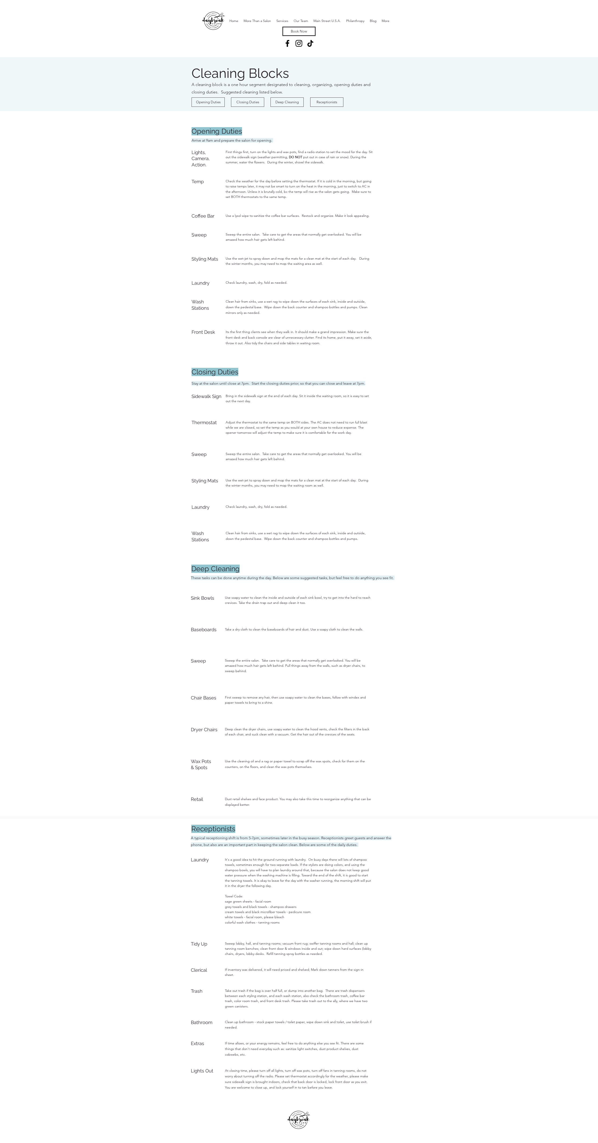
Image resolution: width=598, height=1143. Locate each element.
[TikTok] (310, 43)
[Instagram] (298, 43)
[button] (282, 21)
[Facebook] (287, 43)
